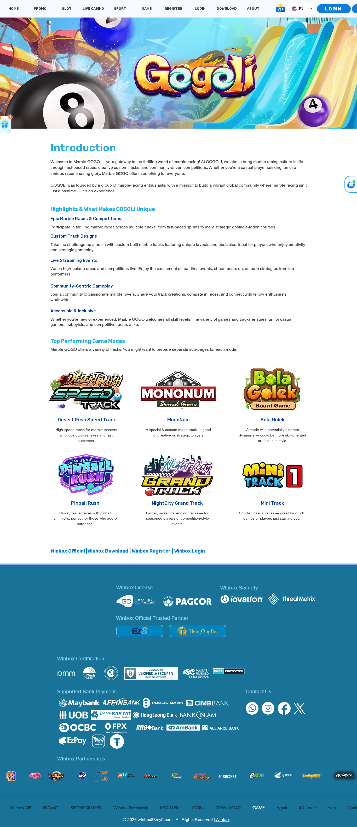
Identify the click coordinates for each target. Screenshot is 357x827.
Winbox (223, 819)
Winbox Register (151, 551)
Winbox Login (189, 551)
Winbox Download (107, 551)
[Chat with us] (350, 184)
